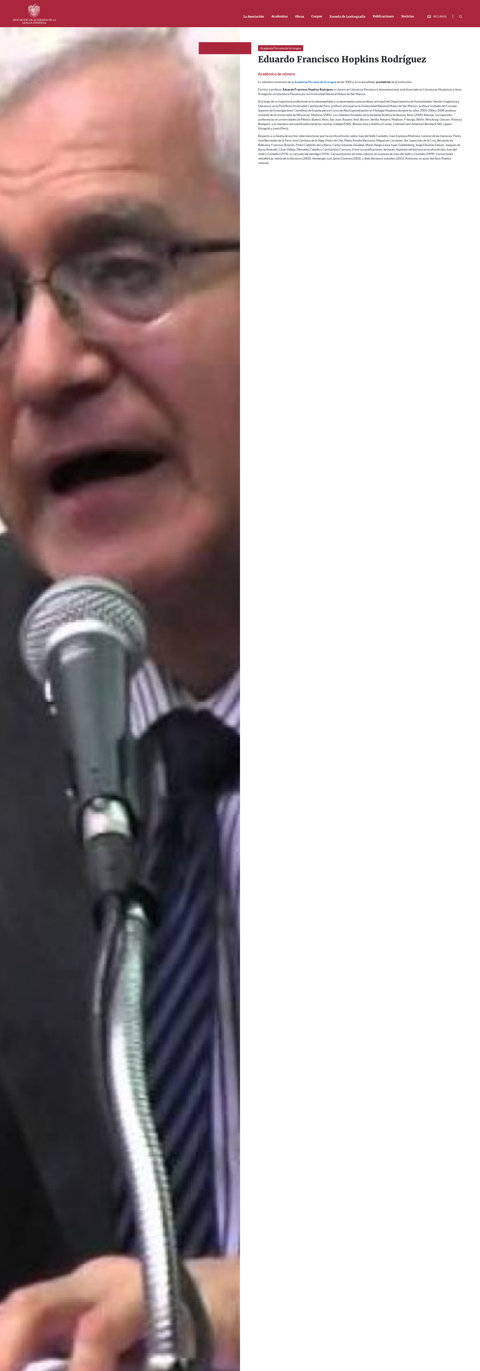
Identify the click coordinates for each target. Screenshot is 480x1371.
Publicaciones (383, 16)
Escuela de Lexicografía (347, 16)
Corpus (316, 16)
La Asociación (253, 16)
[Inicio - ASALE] (34, 13)
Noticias (407, 16)
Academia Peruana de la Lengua (280, 48)
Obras (299, 16)
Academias (280, 16)
